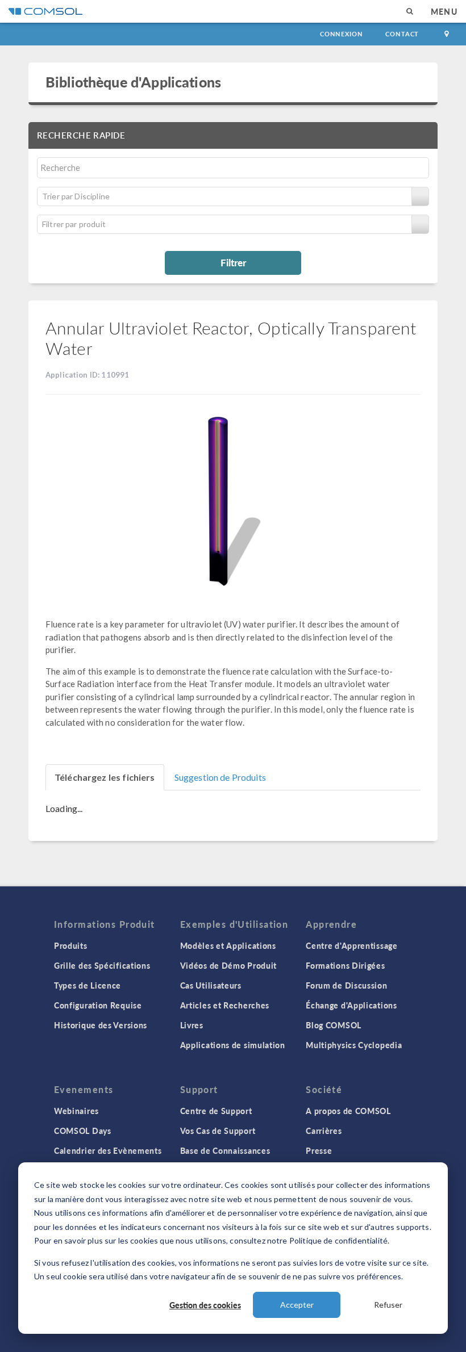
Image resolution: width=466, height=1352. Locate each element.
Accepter (297, 1304)
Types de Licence (87, 985)
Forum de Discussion (346, 985)
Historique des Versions (100, 1025)
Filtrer (233, 262)
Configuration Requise (98, 1005)
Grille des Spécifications (102, 965)
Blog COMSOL (333, 1025)
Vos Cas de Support (218, 1130)
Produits (71, 945)
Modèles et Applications (228, 945)
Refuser (388, 1304)
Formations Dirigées (345, 965)
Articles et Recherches (224, 1005)
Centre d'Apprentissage (351, 945)
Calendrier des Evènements (108, 1150)
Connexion (341, 34)
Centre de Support (216, 1110)
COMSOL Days (82, 1130)
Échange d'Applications (351, 1005)
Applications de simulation (232, 1044)
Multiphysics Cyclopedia (354, 1044)
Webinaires (76, 1110)
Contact (402, 34)
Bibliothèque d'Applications (133, 82)
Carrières (324, 1130)
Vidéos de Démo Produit (228, 965)
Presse (319, 1150)
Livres (191, 1025)
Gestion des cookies (205, 1305)
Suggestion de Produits (220, 777)
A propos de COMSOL (348, 1110)
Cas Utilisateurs (211, 985)
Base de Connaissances (225, 1150)
